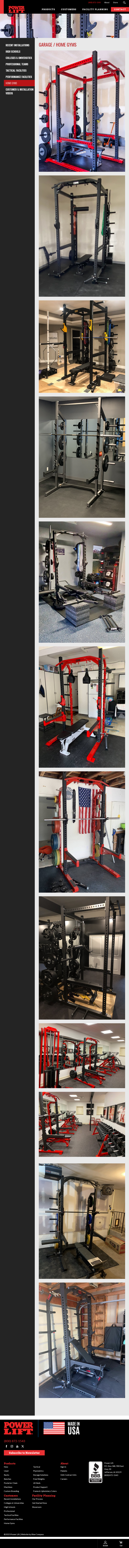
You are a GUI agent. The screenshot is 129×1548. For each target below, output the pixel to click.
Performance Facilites (13, 1519)
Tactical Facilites (11, 1515)
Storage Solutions (40, 1475)
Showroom (36, 1507)
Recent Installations (17, 45)
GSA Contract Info (68, 1475)
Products (9, 1463)
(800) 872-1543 (14, 1441)
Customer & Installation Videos (20, 91)
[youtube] (17, 1446)
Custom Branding (11, 1491)
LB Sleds (36, 1483)
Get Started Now (39, 1503)
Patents (63, 1471)
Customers (11, 1495)
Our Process (37, 1499)
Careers (63, 1479)
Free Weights (39, 1479)
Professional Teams (17, 64)
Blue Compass (37, 1534)
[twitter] (22, 1446)
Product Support (40, 1487)
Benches (7, 1479)
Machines (8, 1487)
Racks (6, 1475)
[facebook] (6, 1446)
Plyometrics (38, 1471)
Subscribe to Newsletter (24, 1452)
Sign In (63, 1467)
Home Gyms (11, 83)
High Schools (13, 51)
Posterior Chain (10, 1483)
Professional (9, 1511)
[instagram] (11, 1446)
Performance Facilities (19, 77)
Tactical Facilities (16, 70)
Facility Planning (43, 1495)
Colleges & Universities (19, 58)
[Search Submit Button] (124, 2)
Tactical (36, 1467)
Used (6, 1471)
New (6, 1467)
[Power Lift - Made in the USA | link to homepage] (14, 9)
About (64, 1463)
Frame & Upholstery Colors (45, 1491)
